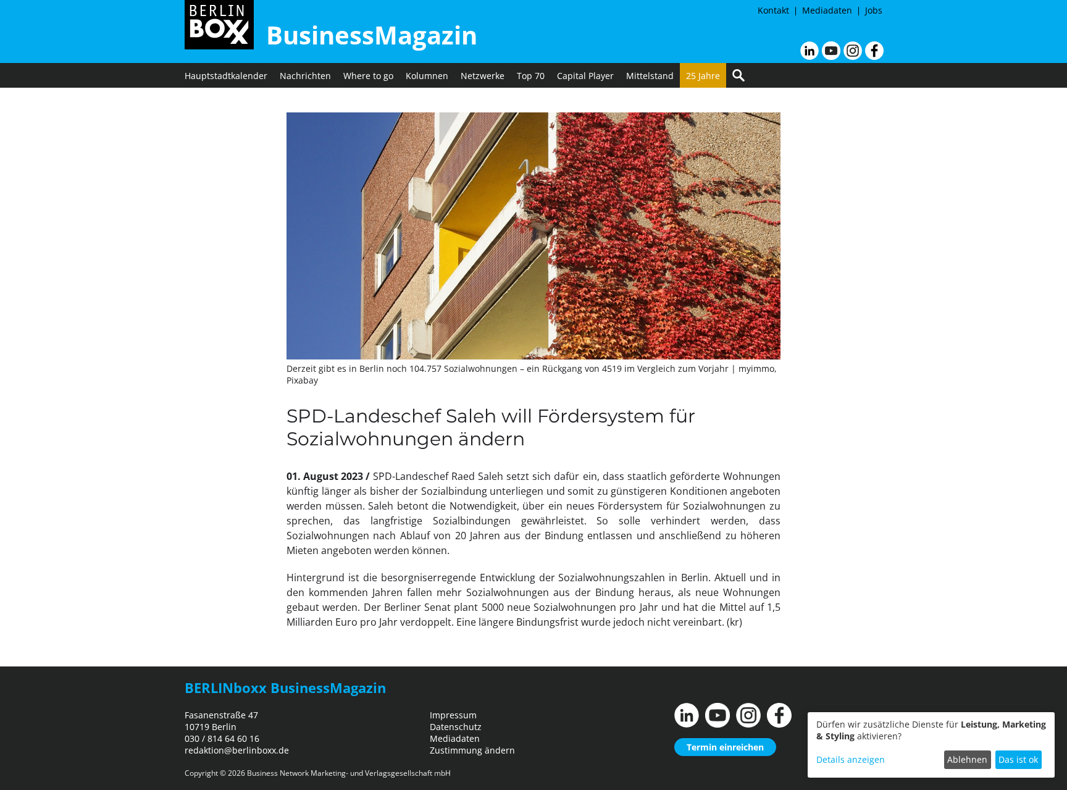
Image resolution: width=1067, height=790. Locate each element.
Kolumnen (427, 76)
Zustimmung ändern (472, 750)
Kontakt (773, 10)
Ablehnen (967, 759)
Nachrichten (305, 76)
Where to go (368, 76)
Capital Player (585, 76)
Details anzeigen (850, 759)
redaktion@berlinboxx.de (237, 750)
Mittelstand (650, 76)
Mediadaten (827, 10)
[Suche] (738, 75)
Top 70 (531, 76)
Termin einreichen (725, 747)
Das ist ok (1018, 759)
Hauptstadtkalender (226, 76)
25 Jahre (703, 76)
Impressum (453, 715)
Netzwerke (482, 76)
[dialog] (931, 745)
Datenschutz (456, 727)
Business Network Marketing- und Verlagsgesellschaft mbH (349, 773)
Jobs (873, 10)
